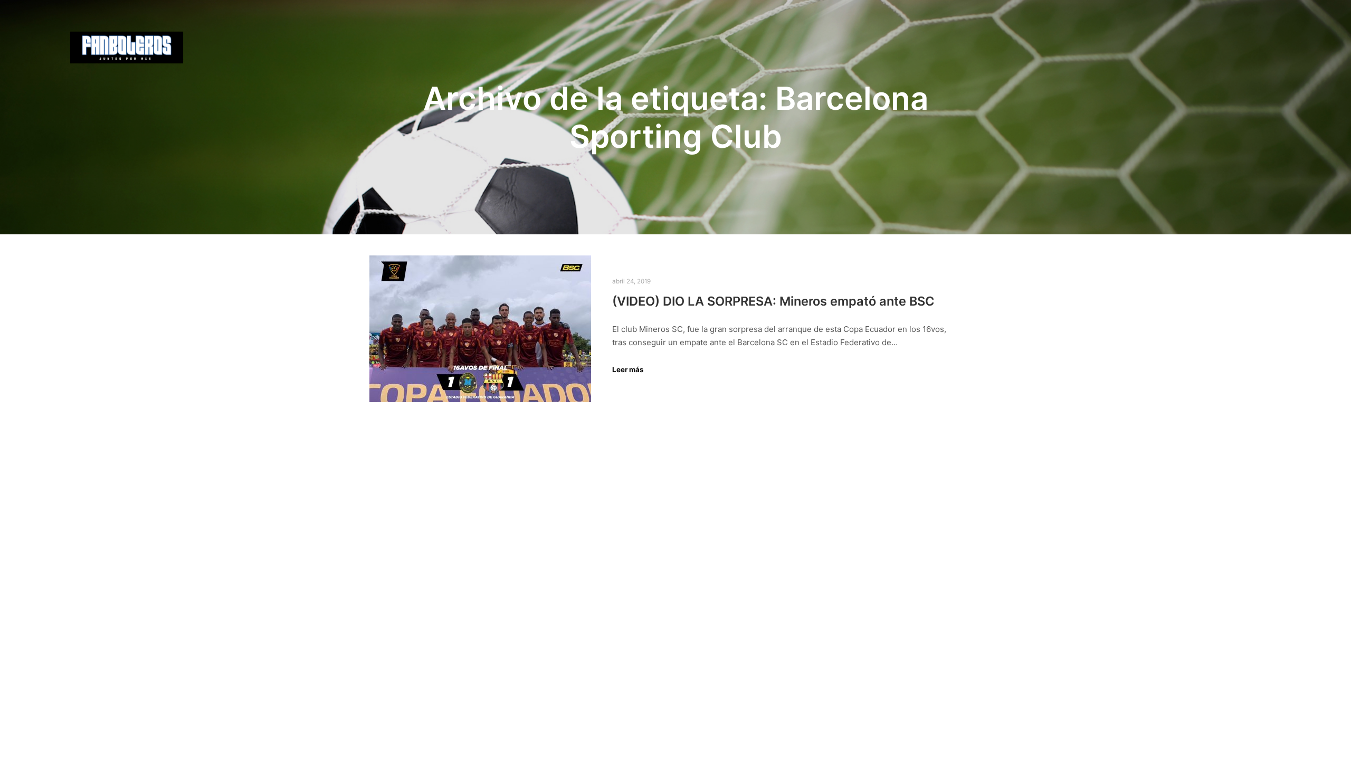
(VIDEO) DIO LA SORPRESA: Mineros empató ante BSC (773, 301)
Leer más (627, 369)
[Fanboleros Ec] (126, 47)
